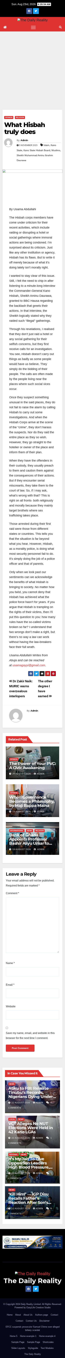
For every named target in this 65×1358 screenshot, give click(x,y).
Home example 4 (47, 1336)
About (18, 1315)
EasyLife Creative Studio (38, 1307)
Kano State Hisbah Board (37, 150)
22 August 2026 (21, 1103)
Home (9, 1315)
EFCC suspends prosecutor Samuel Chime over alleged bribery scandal (33, 1328)
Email (10, 984)
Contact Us (31, 1321)
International (17, 831)
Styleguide (33, 1348)
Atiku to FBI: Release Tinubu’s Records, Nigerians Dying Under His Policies (30, 1094)
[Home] (5, 27)
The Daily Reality (33, 1281)
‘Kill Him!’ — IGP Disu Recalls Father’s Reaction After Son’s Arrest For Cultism (28, 1200)
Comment (12, 893)
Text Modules (47, 1348)
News (29, 831)
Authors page (41, 1315)
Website (11, 1006)
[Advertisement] (32, 65)
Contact (54, 1315)
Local (12, 1119)
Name (10, 963)
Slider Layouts (18, 1348)
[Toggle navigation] (33, 27)
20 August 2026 (21, 774)
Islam (46, 145)
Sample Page (17, 1342)
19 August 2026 (21, 811)
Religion (20, 117)
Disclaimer (44, 1321)
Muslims (56, 150)
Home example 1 (28, 1336)
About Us (28, 1315)
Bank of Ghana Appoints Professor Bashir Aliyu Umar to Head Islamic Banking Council (30, 843)
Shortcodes (48, 1342)
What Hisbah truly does (24, 128)
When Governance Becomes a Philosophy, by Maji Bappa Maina (31, 801)
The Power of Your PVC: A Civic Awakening (32, 765)
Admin (24, 140)
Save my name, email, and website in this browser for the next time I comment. (30, 1035)
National (13, 1154)
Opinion (8, 117)
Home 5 (13, 1336)
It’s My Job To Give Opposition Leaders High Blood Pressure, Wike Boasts (29, 1165)
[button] (60, 27)
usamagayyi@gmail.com (28, 665)
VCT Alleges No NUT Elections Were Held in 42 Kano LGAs (30, 1127)
